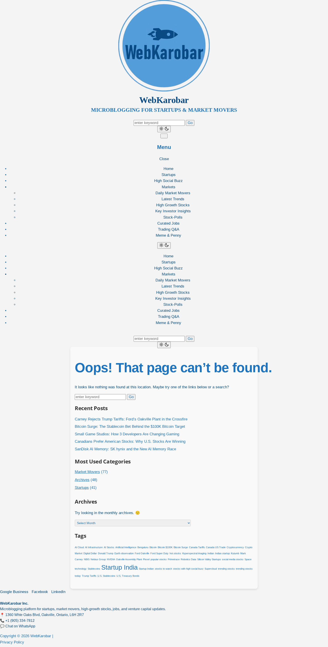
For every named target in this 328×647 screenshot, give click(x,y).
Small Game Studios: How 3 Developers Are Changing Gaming (127, 434)
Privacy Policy (12, 642)
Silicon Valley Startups (209, 559)
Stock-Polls (173, 217)
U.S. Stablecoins (106, 576)
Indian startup (222, 553)
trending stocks (226, 568)
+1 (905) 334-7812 (20, 620)
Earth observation (124, 553)
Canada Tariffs (197, 547)
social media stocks (232, 559)
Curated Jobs (168, 223)
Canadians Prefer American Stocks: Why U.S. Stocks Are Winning (130, 441)
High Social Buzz (168, 181)
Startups (169, 175)
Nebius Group (98, 559)
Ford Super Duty (159, 553)
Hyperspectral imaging (194, 553)
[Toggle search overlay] (164, 116)
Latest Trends (173, 199)
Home (168, 169)
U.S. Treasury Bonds (127, 576)
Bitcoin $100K (165, 547)
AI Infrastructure (94, 547)
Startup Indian (146, 568)
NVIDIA (111, 559)
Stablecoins (94, 568)
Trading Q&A (168, 229)
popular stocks (159, 559)
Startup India (119, 567)
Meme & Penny (168, 235)
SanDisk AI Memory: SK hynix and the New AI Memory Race (125, 449)
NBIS (86, 559)
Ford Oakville (142, 553)
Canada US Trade (216, 547)
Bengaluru (142, 547)
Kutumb (235, 553)
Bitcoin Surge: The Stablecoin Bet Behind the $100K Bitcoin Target (130, 426)
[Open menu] (164, 136)
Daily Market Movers (173, 193)
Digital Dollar (90, 553)
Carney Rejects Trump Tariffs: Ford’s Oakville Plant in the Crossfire (131, 419)
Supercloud (211, 568)
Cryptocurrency (235, 547)
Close (164, 159)
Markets (168, 187)
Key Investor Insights (173, 211)
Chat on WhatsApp (20, 626)
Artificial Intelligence (125, 547)
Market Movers (87, 472)
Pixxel (146, 559)
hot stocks (175, 553)
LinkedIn (58, 592)
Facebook (40, 592)
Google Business (14, 592)
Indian (211, 553)
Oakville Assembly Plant (129, 559)
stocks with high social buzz (188, 568)
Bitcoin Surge (181, 547)
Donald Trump (105, 553)
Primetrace (174, 559)
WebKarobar (164, 100)
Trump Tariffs (89, 576)
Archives (82, 480)
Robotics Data (188, 559)
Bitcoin (153, 547)
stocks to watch (163, 568)
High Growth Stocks (173, 205)
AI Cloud (79, 547)
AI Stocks (109, 547)
